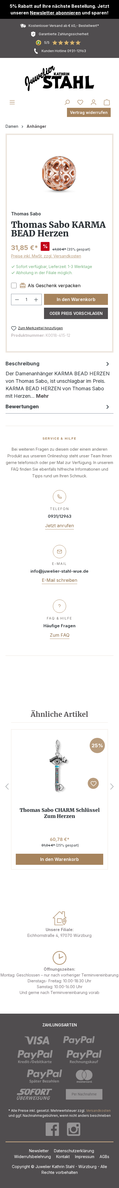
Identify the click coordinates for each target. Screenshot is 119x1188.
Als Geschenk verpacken (54, 285)
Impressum (85, 1156)
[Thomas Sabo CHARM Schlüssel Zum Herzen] (59, 765)
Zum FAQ (59, 635)
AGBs (104, 1156)
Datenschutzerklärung (74, 1150)
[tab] (58, 379)
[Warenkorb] (106, 102)
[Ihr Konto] (93, 102)
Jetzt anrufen (59, 525)
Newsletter (39, 1150)
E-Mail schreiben (59, 580)
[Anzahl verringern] (17, 299)
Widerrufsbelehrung (33, 1156)
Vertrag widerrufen (89, 112)
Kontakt (63, 1156)
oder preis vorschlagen (76, 313)
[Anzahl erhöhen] (36, 299)
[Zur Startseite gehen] (59, 78)
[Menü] (12, 102)
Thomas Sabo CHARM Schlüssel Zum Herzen (60, 813)
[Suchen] (67, 102)
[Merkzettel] (80, 102)
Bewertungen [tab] (22, 406)
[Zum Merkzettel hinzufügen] (93, 783)
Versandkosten (98, 1110)
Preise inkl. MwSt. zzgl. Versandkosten (46, 256)
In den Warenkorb (76, 299)
